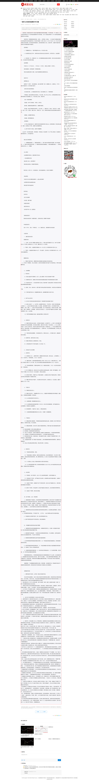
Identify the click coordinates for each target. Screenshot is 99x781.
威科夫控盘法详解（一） (68, 78)
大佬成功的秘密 (67, 70)
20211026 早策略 (67, 59)
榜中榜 (27, 12)
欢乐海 (76, 14)
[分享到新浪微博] (56, 24)
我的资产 (72, 23)
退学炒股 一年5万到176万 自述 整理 (70, 138)
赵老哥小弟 (22, 24)
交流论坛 (70, 8)
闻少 (24, 10)
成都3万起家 (31, 12)
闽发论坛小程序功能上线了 (68, 96)
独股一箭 (43, 9)
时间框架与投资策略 (67, 56)
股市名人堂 (25, 8)
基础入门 (50, 8)
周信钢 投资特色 (67, 62)
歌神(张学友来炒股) (53, 12)
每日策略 (67, 8)
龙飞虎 (34, 9)
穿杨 (58, 12)
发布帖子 (72, 21)
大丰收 (57, 9)
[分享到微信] (57, 24)
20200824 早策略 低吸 (68, 69)
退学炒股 (47, 9)
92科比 (48, 12)
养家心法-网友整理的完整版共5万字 (70, 120)
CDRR (61, 14)
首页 (21, 8)
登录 (22, 760)
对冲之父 (32, 13)
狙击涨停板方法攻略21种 (68, 77)
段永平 (37, 12)
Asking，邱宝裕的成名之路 (68, 136)
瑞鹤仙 (31, 9)
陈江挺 (61, 12)
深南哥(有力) (34, 10)
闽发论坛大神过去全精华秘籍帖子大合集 (70, 99)
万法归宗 (71, 10)
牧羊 (50, 10)
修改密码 (72, 27)
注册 (24, 760)
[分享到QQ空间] (61, 24)
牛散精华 (46, 8)
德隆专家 (50, 14)
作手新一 (60, 10)
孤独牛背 (68, 10)
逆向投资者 (51, 13)
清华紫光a (61, 9)
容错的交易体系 (67, 67)
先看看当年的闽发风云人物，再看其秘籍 (70, 117)
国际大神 (28, 8)
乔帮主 (40, 9)
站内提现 (65, 28)
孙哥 (34, 12)
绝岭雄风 (50, 9)
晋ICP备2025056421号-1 (70, 777)
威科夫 (48, 13)
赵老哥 (29, 9)
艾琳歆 (64, 9)
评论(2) (37, 24)
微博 (77, 4)
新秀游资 (32, 8)
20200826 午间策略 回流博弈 (69, 51)
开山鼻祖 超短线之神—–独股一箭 (70, 75)
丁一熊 (43, 10)
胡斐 (70, 14)
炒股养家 (47, 14)
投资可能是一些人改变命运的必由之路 (70, 104)
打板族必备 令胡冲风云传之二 (69, 72)
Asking (37, 14)
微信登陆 (65, 21)
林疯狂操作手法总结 (67, 116)
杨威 (27, 14)
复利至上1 (57, 10)
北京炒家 (67, 12)
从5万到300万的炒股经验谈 (69, 64)
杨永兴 (63, 14)
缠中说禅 (73, 14)
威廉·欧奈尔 (40, 13)
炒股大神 (43, 8)
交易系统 (35, 19)
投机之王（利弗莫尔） (26, 13)
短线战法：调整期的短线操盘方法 (54, 738)
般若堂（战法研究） (30, 19)
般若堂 (61, 8)
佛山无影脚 (67, 14)
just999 (24, 12)
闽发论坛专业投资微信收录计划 (69, 101)
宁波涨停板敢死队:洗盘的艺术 (69, 54)
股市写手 (57, 8)
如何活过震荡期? (67, 85)
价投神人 (36, 13)
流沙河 (75, 10)
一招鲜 (30, 10)
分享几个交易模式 (38, 738)
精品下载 (54, 8)
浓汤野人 (54, 9)
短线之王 (44, 13)
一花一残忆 (72, 9)
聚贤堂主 (64, 10)
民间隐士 (39, 8)
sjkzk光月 (40, 14)
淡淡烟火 (34, 14)
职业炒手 (30, 14)
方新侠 (46, 12)
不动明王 (53, 10)
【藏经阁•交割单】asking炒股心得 (69, 133)
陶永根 (58, 14)
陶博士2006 (68, 9)
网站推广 (65, 27)
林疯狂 (37, 9)
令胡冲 (44, 14)
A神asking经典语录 (67, 141)
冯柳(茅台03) (39, 10)
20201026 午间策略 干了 (68, 53)
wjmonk (64, 12)
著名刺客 (26, 10)
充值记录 (72, 25)
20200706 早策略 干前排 (68, 48)
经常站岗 (54, 14)
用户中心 (65, 23)
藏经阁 (64, 8)
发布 (59, 760)
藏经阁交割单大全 (67, 112)
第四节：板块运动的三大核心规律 (69, 46)
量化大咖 (55, 13)
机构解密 (35, 8)
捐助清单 (65, 25)
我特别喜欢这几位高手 (68, 61)
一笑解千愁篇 (47, 10)
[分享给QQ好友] (59, 24)
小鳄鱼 (76, 9)
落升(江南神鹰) (41, 12)
